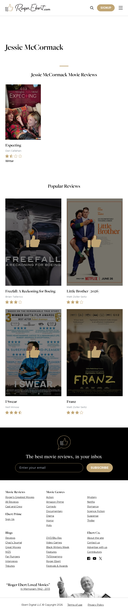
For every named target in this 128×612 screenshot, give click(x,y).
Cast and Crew (13, 506)
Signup (105, 7)
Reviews (10, 537)
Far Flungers (12, 556)
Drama (50, 515)
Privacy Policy (96, 604)
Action (50, 497)
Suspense (92, 515)
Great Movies (13, 547)
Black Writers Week (57, 547)
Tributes (10, 565)
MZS (8, 551)
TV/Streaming (54, 556)
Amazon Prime (55, 501)
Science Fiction (96, 511)
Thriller (91, 520)
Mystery (92, 497)
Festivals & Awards (57, 565)
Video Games (54, 542)
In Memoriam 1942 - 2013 (35, 588)
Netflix (91, 501)
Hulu (49, 525)
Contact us (93, 542)
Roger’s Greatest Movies (19, 497)
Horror (50, 520)
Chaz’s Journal (13, 542)
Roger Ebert (53, 561)
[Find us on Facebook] (88, 558)
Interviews (11, 561)
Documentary (54, 511)
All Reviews (11, 501)
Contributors (94, 551)
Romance (93, 506)
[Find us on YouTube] (94, 558)
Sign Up (9, 519)
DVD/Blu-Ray (54, 537)
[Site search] (92, 8)
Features (51, 551)
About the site (95, 537)
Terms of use (74, 604)
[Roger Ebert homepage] (27, 8)
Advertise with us (97, 547)
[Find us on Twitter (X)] (100, 558)
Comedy (51, 506)
